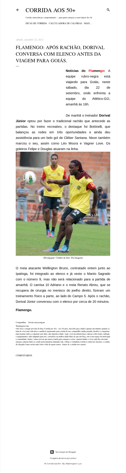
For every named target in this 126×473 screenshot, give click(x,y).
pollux (73, 458)
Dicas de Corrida (36, 23)
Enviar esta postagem (36, 322)
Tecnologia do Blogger (65, 452)
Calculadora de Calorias (65, 23)
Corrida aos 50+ (50, 10)
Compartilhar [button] (21, 322)
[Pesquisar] (108, 9)
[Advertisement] (40, 91)
